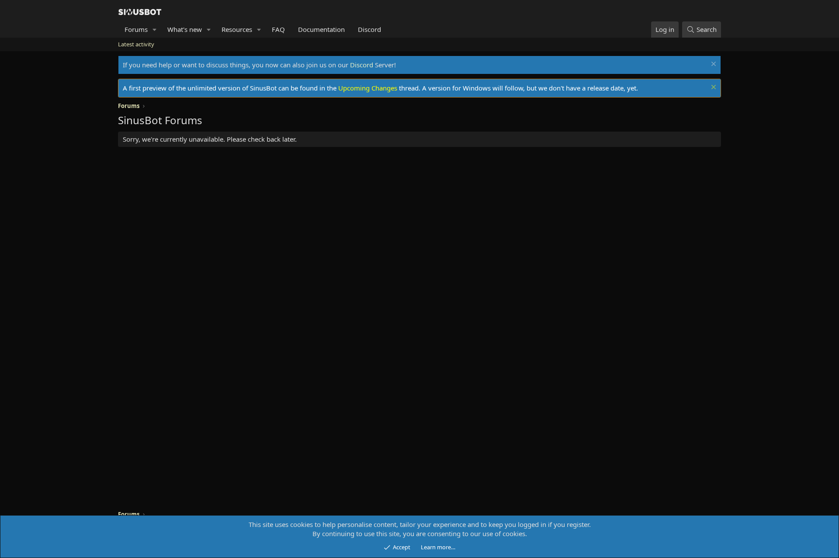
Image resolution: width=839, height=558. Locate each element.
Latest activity (136, 44)
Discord (369, 29)
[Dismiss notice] (712, 65)
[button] (155, 29)
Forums (136, 29)
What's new (184, 29)
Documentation (321, 29)
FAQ (278, 29)
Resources (237, 29)
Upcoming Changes (367, 88)
